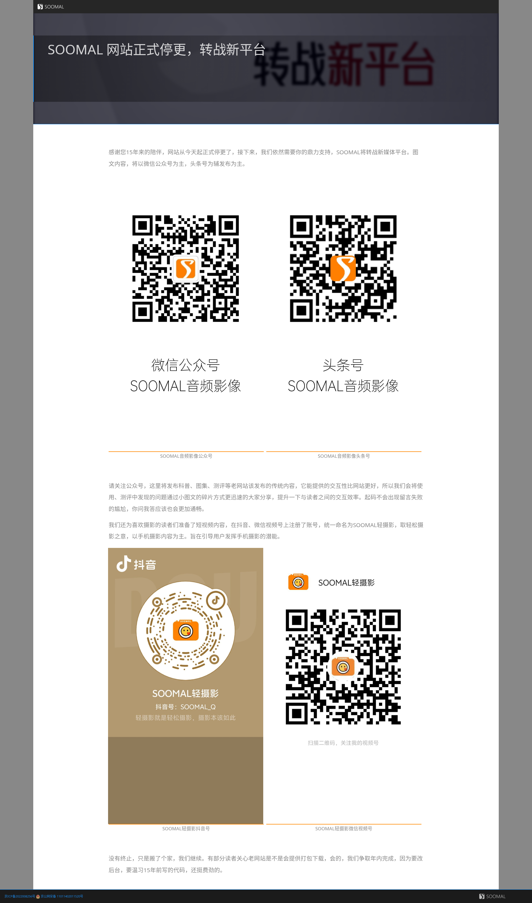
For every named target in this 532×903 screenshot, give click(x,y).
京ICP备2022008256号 (19, 896)
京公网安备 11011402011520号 (61, 896)
